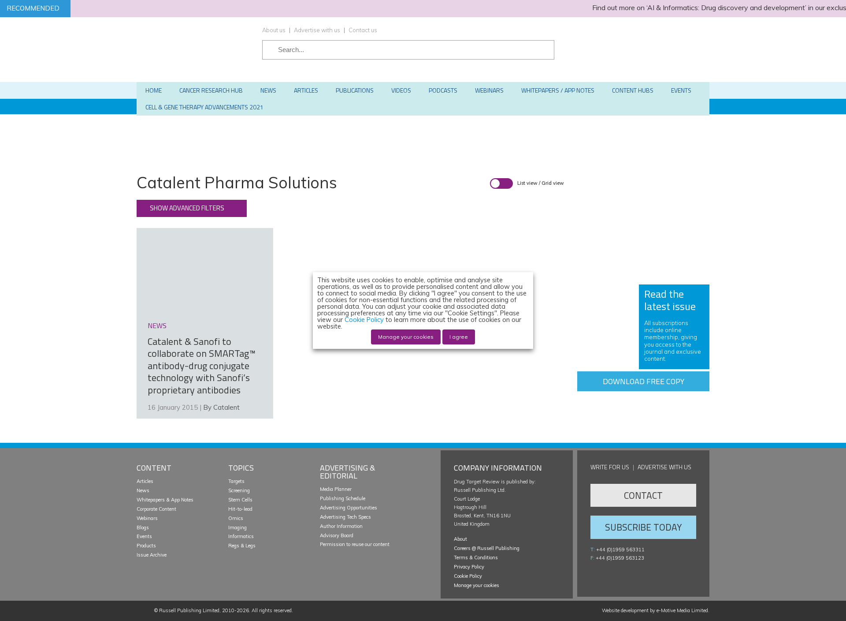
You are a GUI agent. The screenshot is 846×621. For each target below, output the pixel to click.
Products (146, 545)
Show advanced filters (187, 208)
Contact (643, 495)
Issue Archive (152, 555)
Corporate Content (156, 509)
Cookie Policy (468, 576)
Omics (235, 518)
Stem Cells (240, 500)
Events (144, 536)
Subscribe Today (643, 527)
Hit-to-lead (240, 509)
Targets (236, 481)
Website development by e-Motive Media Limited (655, 610)
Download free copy (643, 381)
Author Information (341, 526)
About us (274, 30)
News (143, 490)
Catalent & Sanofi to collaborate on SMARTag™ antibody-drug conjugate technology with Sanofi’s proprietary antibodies (202, 365)
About (460, 539)
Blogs (143, 527)
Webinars (147, 518)
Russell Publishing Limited (189, 610)
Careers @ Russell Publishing (486, 548)
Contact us (363, 30)
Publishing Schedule (342, 498)
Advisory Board (336, 535)
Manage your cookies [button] (476, 585)
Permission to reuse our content (355, 544)
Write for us (609, 466)
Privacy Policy (469, 567)
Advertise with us (317, 30)
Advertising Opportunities (348, 508)
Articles (145, 481)
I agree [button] (458, 336)
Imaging (237, 527)
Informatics (241, 536)
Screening (239, 490)
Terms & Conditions (476, 557)
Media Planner (336, 489)
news (157, 325)
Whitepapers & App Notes (165, 500)
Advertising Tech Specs (345, 517)
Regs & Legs (242, 545)
